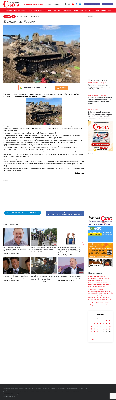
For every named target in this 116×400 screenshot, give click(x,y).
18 (94, 329)
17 (91, 329)
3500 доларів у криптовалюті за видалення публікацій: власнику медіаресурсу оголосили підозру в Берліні (69, 249)
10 (91, 326)
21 (103, 329)
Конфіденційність (9, 396)
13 (100, 326)
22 (106, 329)
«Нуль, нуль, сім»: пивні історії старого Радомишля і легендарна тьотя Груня (99, 304)
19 (97, 329)
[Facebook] (76, 4)
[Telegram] (80, 4)
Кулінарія (91, 95)
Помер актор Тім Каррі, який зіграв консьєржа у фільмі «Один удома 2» (15, 277)
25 (94, 332)
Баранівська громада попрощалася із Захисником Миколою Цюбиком (43, 248)
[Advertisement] (43, 195)
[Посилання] (11, 4)
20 (100, 329)
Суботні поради (100, 95)
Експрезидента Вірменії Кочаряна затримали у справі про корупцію (69, 277)
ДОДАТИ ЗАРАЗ (61, 88)
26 (97, 332)
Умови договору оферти (11, 394)
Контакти (57, 4)
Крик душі (102, 82)
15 (106, 326)
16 (110, 326)
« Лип (92, 339)
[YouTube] (72, 4)
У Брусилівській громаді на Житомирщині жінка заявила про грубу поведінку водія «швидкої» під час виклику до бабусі (100, 116)
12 (97, 326)
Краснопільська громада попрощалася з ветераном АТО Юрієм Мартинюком (16, 249)
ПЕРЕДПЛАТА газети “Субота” (33, 4)
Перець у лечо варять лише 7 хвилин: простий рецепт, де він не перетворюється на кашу (100, 100)
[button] (66, 4)
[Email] (69, 4)
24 (91, 332)
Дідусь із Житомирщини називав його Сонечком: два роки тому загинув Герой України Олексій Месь (44, 277)
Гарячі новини (93, 82)
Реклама (48, 4)
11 (94, 326)
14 (103, 326)
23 (110, 329)
